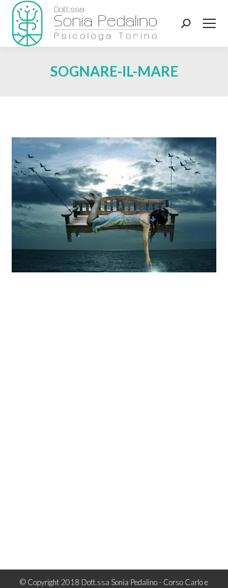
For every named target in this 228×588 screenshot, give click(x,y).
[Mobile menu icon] (209, 23)
